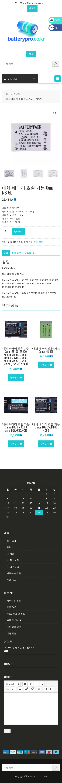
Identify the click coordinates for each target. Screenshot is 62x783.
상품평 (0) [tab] (29, 252)
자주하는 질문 (14, 573)
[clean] (42, 684)
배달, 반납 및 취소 (16, 613)
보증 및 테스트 (14, 620)
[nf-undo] (45, 689)
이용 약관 (11, 633)
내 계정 (32, 8)
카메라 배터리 (36, 242)
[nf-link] (26, 689)
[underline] (36, 684)
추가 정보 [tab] (16, 252)
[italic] (30, 684)
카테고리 (13, 78)
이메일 (8, 663)
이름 (6, 650)
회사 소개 (11, 540)
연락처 (10, 547)
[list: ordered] (7, 689)
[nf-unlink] (32, 689)
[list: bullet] (13, 689)
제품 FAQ (11, 579)
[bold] (25, 684)
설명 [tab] (5, 252)
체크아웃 (14, 560)
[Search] (55, 64)
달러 (55, 19)
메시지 (8, 677)
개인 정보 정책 (14, 626)
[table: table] (39, 689)
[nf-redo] (51, 689)
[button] (57, 78)
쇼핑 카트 (15, 566)
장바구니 (18, 231)
